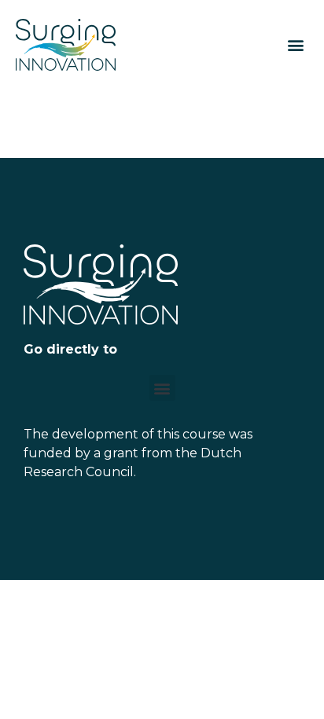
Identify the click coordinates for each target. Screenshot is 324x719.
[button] (295, 45)
